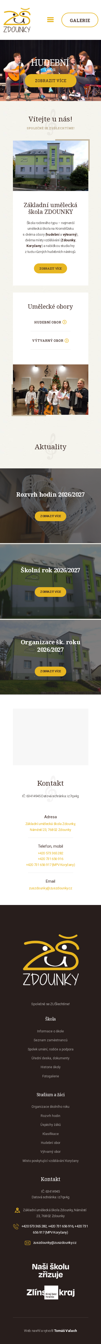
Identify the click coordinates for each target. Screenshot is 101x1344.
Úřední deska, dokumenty (50, 1058)
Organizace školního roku (50, 1107)
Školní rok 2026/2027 (50, 570)
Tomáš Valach (65, 1331)
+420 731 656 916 (50, 859)
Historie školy (51, 1067)
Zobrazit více (50, 516)
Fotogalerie (50, 1076)
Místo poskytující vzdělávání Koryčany (51, 1161)
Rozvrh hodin (50, 1116)
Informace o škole (50, 1031)
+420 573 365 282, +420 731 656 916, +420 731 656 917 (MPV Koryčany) (55, 1229)
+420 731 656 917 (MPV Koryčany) (50, 865)
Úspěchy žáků (50, 1125)
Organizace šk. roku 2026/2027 (50, 645)
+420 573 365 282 (50, 853)
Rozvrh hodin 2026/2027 (50, 494)
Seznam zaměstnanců (51, 1040)
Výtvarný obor (50, 1152)
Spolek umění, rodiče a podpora (51, 1049)
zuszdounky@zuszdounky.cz (50, 888)
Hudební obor (50, 1143)
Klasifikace (51, 1134)
